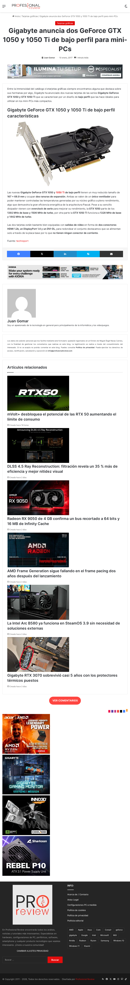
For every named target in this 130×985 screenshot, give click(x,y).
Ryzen (93, 940)
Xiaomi (87, 946)
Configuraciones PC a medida (81, 905)
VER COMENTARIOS (65, 700)
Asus (90, 930)
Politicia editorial (75, 920)
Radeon (82, 940)
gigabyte (73, 935)
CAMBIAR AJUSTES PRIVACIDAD (32, 951)
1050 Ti (60, 192)
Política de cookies (76, 910)
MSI (115, 935)
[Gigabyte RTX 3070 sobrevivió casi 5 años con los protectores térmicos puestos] (38, 671)
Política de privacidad (77, 915)
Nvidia (72, 940)
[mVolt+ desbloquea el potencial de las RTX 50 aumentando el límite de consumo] (38, 410)
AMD (71, 930)
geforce (119, 930)
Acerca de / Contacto (77, 894)
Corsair (108, 930)
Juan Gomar (49, 57)
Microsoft (104, 935)
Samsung (105, 940)
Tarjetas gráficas (30, 16)
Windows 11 (74, 946)
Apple (80, 930)
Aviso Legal (72, 899)
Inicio (17, 16)
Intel (94, 935)
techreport (22, 240)
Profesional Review (85, 979)
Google (84, 935)
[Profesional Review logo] (26, 6)
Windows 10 (118, 940)
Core (98, 930)
